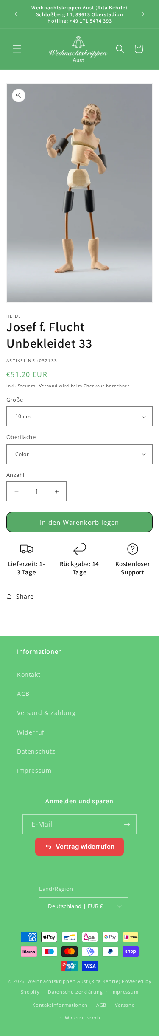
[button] (17, 48)
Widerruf (31, 732)
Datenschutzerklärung (75, 991)
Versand (48, 385)
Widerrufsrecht (84, 1017)
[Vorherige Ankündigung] (15, 14)
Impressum (34, 770)
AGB (23, 694)
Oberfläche (21, 437)
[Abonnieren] (126, 824)
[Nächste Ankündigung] (143, 14)
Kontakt (28, 674)
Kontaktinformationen (60, 1005)
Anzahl (15, 475)
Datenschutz (36, 751)
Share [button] (25, 596)
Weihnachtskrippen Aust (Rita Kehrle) (74, 981)
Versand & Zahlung (46, 713)
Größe (14, 399)
